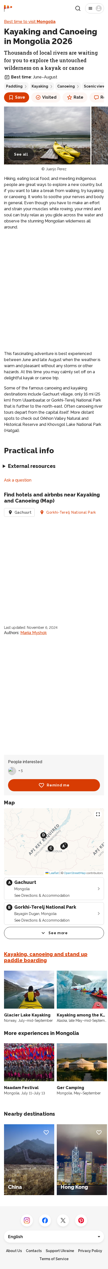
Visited (49, 97)
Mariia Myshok (33, 632)
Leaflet (53, 873)
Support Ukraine (60, 1251)
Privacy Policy (90, 1251)
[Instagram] (27, 1220)
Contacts (34, 1251)
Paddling (14, 86)
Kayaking (40, 86)
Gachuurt (23, 512)
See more (58, 933)
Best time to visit (30, 21)
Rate (78, 97)
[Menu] (94, 8)
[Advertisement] (54, 290)
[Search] (78, 8)
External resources (32, 466)
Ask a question (17, 480)
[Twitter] (63, 1220)
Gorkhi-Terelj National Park (71, 512)
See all (21, 154)
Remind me (58, 785)
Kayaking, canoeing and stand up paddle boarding (45, 957)
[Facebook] (45, 1220)
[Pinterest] (81, 1220)
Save (20, 97)
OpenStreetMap (75, 873)
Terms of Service (54, 1259)
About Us (14, 1251)
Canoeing (66, 86)
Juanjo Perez (56, 169)
